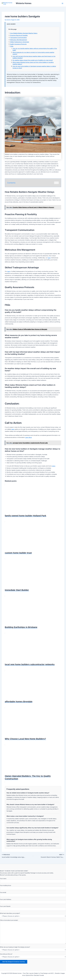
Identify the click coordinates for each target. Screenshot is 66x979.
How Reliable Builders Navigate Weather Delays (23, 33)
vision (53, 466)
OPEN (56, 182)
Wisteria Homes (23, 3)
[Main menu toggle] (62, 3)
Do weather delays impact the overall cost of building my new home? (33, 60)
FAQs (11, 46)
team (49, 258)
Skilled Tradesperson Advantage (19, 42)
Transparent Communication (18, 37)
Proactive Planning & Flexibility (19, 35)
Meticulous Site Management (18, 40)
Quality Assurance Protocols (18, 44)
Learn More (28, 437)
